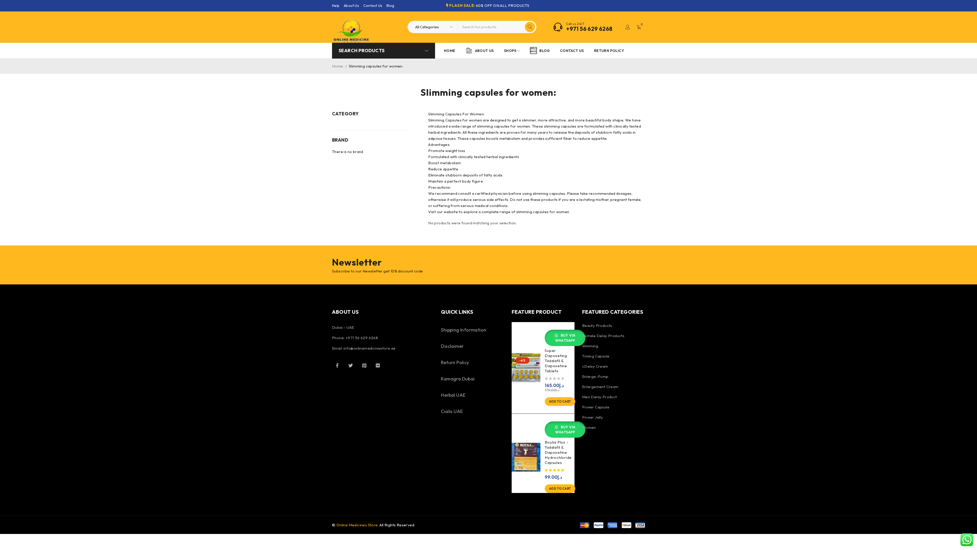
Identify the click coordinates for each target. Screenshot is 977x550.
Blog (390, 5)
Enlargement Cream (600, 386)
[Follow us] (351, 365)
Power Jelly (592, 417)
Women (589, 427)
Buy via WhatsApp (565, 338)
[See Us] (364, 365)
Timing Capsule (596, 356)
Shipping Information (463, 330)
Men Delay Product (599, 396)
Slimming (590, 345)
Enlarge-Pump (595, 376)
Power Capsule (595, 407)
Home (337, 66)
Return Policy (455, 362)
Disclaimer (452, 346)
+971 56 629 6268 (589, 29)
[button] (560, 401)
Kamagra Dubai (458, 379)
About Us (351, 5)
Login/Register (627, 27)
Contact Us (372, 5)
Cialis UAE (452, 411)
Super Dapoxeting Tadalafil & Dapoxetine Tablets (556, 360)
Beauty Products (597, 325)
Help (336, 5)
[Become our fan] (337, 365)
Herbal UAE (453, 395)
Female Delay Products (603, 335)
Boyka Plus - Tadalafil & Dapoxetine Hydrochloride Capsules (558, 452)
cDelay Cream (595, 366)
